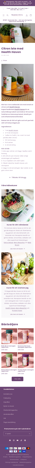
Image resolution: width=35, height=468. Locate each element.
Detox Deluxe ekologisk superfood (9, 370)
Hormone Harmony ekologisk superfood (24, 346)
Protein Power (17, 310)
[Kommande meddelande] (32, 9)
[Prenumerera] (29, 434)
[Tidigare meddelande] (3, 9)
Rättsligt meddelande (11, 462)
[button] (4, 15)
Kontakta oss (8, 394)
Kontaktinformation (18, 465)
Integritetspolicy (27, 457)
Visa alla (17, 379)
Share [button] (5, 60)
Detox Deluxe (8, 242)
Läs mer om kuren (16, 249)
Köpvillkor (7, 402)
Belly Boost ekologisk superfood (8, 346)
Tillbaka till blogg (19, 177)
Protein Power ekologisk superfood (26, 370)
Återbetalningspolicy (11, 410)
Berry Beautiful (19, 242)
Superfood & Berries (16, 454)
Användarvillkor (9, 414)
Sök (5, 418)
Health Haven (15, 107)
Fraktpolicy (7, 398)
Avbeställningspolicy (25, 462)
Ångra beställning (9, 422)
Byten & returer (9, 406)
